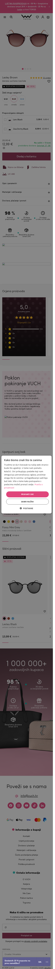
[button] (26, 508)
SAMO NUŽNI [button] (27, 501)
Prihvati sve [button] (27, 494)
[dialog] (26, 484)
